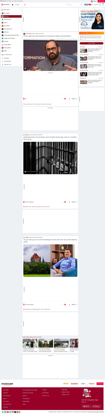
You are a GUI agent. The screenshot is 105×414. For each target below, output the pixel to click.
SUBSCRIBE (101, 1)
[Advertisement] (51, 19)
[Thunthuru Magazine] (91, 383)
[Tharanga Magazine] (65, 383)
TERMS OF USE (65, 395)
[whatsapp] (2, 412)
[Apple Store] (86, 406)
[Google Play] (96, 406)
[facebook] (5, 412)
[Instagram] (12, 412)
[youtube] (7, 412)
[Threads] (17, 412)
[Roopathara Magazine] (74, 383)
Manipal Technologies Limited (96, 412)
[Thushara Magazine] (83, 383)
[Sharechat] (20, 412)
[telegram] (10, 412)
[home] (6, 4)
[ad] (92, 19)
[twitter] (15, 412)
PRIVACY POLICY (66, 392)
